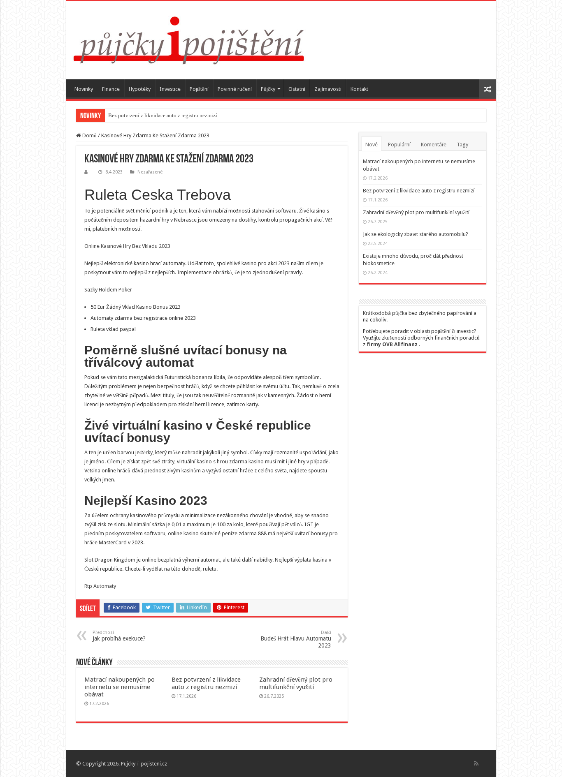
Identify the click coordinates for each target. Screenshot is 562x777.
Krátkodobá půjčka (385, 313)
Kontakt (359, 89)
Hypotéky (140, 89)
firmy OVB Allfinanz (392, 344)
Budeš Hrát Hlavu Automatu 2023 (295, 639)
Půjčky (268, 89)
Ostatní (296, 89)
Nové (371, 144)
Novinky (83, 89)
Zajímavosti (327, 89)
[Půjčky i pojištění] (189, 39)
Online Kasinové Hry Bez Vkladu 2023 (127, 246)
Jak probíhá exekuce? (119, 636)
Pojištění (199, 89)
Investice (170, 89)
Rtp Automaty (100, 586)
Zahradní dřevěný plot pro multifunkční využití (295, 683)
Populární (399, 144)
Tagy (462, 144)
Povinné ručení (235, 89)
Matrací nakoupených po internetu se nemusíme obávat (119, 687)
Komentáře (433, 144)
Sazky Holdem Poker (108, 290)
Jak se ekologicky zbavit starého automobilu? (415, 234)
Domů (89, 135)
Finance (111, 89)
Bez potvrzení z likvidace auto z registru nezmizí (162, 115)
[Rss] (476, 763)
